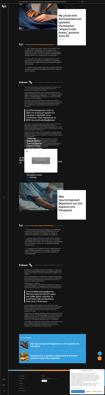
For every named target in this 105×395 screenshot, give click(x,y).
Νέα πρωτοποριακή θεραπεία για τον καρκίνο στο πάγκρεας (54, 344)
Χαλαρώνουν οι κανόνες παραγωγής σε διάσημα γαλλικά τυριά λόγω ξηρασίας (53, 356)
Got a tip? (20, 385)
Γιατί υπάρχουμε (22, 375)
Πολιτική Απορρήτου (22, 390)
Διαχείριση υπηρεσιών (75, 388)
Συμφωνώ (41, 162)
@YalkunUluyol (31, 180)
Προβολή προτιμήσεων (97, 391)
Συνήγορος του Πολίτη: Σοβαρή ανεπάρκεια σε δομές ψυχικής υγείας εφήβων (50, 1)
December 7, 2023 (47, 164)
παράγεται (27, 88)
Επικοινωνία (21, 383)
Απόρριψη (88, 391)
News (60, 11)
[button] (102, 370)
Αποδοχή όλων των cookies (78, 391)
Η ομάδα (20, 380)
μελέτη (49, 95)
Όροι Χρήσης (21, 388)
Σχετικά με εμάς (21, 378)
